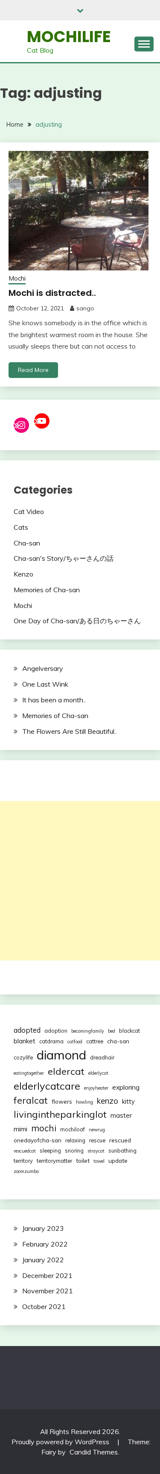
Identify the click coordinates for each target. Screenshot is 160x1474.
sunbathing (122, 1150)
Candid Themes (94, 1452)
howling (84, 1102)
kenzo (107, 1101)
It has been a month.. (54, 700)
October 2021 (44, 1306)
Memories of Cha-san (47, 589)
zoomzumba (26, 1171)
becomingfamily (87, 1031)
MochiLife (69, 37)
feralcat (31, 1100)
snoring (74, 1150)
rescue (97, 1140)
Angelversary (42, 668)
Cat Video (29, 511)
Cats (21, 527)
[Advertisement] (80, 880)
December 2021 (47, 1275)
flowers (62, 1101)
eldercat (66, 1071)
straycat (96, 1151)
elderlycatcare (47, 1085)
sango (85, 308)
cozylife (23, 1057)
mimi (20, 1129)
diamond (61, 1054)
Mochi (17, 278)
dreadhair (102, 1057)
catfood (74, 1042)
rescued (120, 1140)
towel (99, 1161)
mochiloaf (72, 1129)
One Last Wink (45, 684)
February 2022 (45, 1244)
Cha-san (27, 543)
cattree (94, 1041)
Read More (33, 370)
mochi (43, 1127)
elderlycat (98, 1073)
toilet (83, 1160)
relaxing (75, 1140)
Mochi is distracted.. (52, 293)
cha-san (118, 1041)
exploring (126, 1087)
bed (111, 1031)
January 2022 (43, 1259)
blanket (24, 1041)
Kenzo (23, 574)
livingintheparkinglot (60, 1114)
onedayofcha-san (37, 1140)
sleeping (50, 1150)
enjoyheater (96, 1088)
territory (23, 1160)
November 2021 (47, 1291)
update (118, 1160)
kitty (128, 1101)
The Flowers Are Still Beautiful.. (69, 731)
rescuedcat (25, 1151)
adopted (27, 1029)
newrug (97, 1130)
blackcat (129, 1030)
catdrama (51, 1041)
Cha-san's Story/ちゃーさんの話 (63, 558)
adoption (55, 1030)
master (121, 1115)
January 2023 (43, 1228)
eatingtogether (29, 1073)
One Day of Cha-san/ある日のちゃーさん (77, 620)
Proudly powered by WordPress (61, 1441)
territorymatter (54, 1160)
